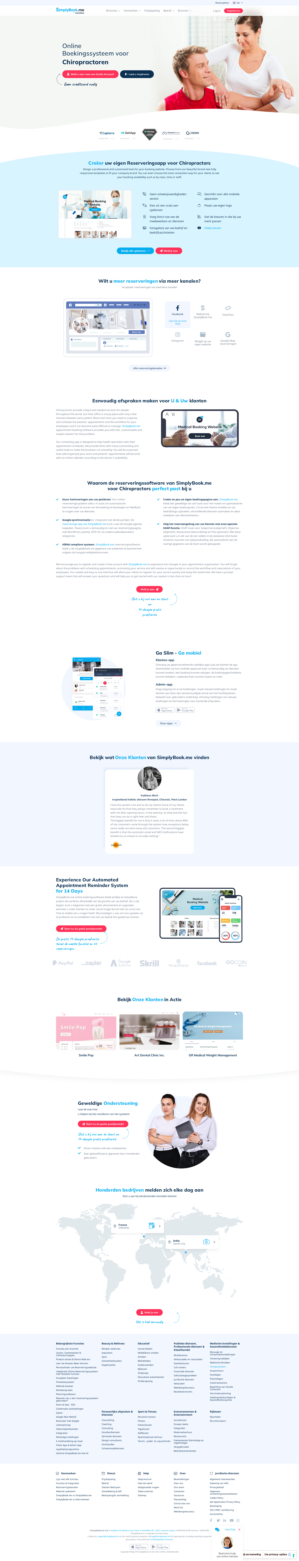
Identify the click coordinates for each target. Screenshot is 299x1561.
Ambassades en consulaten (188, 1359)
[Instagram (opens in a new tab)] (239, 1520)
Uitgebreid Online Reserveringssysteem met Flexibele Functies (77, 1372)
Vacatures (179, 1495)
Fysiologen (215, 1374)
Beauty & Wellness (113, 1343)
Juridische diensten (184, 1379)
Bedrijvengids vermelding (115, 1495)
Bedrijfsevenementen (185, 1450)
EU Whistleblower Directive (161, 1539)
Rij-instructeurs (218, 1420)
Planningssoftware (66, 1394)
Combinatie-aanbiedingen (69, 1408)
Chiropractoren (218, 1366)
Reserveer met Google (67, 1420)
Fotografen (179, 1428)
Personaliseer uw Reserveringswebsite (76, 1367)
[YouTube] (233, 1520)
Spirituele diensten (112, 1436)
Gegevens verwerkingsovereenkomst (223, 1492)
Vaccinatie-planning (220, 1393)
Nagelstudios (109, 1364)
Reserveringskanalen (67, 1487)
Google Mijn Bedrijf (66, 1416)
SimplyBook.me (131, 426)
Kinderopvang (145, 1381)
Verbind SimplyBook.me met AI (72, 1453)
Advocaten (179, 1383)
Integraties (62, 1432)
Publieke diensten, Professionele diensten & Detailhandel (189, 1347)
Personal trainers (147, 1416)
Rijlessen (215, 1411)
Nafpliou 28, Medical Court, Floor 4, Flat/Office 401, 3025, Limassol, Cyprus (143, 1530)
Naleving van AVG (219, 1483)
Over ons (178, 1483)
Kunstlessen (180, 1420)
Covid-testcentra (218, 1382)
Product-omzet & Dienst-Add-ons (73, 1359)
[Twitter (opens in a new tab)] (220, 1520)
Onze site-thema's (202, 321)
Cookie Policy (216, 1497)
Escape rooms (181, 1424)
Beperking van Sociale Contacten (221, 1388)
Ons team (179, 1487)
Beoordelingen (181, 1479)
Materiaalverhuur (183, 1432)
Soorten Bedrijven (111, 1487)
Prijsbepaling (152, 10)
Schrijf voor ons (182, 1503)
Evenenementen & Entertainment (185, 1413)
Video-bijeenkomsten (67, 1428)
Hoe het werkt (145, 1483)
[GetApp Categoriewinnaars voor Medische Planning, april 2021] (150, 135)
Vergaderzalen (181, 1446)
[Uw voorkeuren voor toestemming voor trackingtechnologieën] (294, 1556)
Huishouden (108, 1444)
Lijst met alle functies (67, 1479)
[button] (113, 10)
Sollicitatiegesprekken (185, 1375)
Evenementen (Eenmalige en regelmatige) (189, 1441)
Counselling (108, 1420)
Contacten (179, 1491)
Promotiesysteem (65, 1381)
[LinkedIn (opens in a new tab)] (226, 1520)
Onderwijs (143, 1372)
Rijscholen (215, 1416)
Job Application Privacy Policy (225, 1501)
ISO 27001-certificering (222, 1509)
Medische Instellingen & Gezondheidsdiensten (225, 1345)
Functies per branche (67, 1348)
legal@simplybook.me (160, 1536)
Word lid (178, 1507)
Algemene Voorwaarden (222, 1479)
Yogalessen (144, 1428)
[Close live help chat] (239, 1529)
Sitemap (142, 1495)
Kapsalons (107, 1352)
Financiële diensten (184, 1371)
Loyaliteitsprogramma (67, 1449)
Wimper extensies (111, 1348)
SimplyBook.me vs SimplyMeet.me (74, 1495)
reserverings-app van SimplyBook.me (84, 524)
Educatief (144, 1343)
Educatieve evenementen (151, 1377)
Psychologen (216, 1378)
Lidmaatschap (63, 1424)
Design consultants (112, 1440)
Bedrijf (105, 1483)
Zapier (59, 1412)
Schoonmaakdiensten (113, 1448)
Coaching (107, 1424)
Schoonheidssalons (112, 1360)
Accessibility (216, 1513)
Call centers (180, 1367)
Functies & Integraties (67, 1483)
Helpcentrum (145, 1479)
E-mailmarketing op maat (69, 1441)
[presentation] (132, 1274)
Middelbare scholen (148, 1352)
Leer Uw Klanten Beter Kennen (72, 1363)
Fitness (141, 1420)
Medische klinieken (220, 1362)
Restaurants (180, 1436)
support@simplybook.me (108, 1536)
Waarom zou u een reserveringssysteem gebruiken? (77, 1399)
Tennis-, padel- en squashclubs (154, 1441)
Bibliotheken (144, 1360)
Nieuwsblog (180, 1499)
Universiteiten (145, 1348)
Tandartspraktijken (220, 1358)
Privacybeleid (217, 1487)
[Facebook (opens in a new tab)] (213, 1520)
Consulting (107, 1428)
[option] (108, 328)
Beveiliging (216, 1505)
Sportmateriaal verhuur (150, 1437)
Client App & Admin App (68, 1445)
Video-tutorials (145, 1491)
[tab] (178, 315)
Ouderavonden (146, 1364)
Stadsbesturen (181, 1363)
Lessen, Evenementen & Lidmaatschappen (68, 1354)
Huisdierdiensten (111, 1432)
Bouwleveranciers (183, 1391)
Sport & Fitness (147, 1411)
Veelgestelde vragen (148, 1487)
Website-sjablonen (66, 1491)
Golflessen (143, 1432)
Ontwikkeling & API (112, 1491)
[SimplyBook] (70, 10)
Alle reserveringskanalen (148, 368)
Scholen (142, 1356)
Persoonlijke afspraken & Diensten (117, 1413)
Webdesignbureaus (184, 1387)
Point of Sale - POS (65, 1404)
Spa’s (104, 1356)
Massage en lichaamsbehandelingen (222, 1353)
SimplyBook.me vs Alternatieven (72, 1499)
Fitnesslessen (145, 1424)
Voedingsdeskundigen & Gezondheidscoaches (222, 1398)
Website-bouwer (64, 1386)
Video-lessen (212, 228)
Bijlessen (142, 1368)
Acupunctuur (217, 1370)
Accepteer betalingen (67, 1377)
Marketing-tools (64, 1390)
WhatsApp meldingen (67, 1437)
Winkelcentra (180, 1355)
